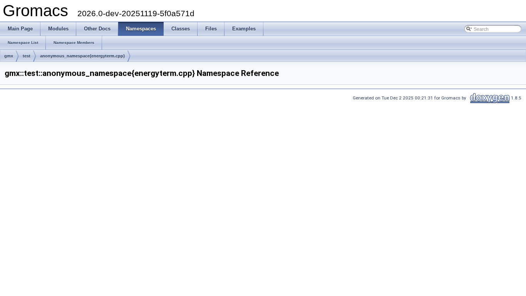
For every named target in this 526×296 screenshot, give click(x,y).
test (26, 56)
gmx (8, 56)
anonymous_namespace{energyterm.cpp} (82, 56)
